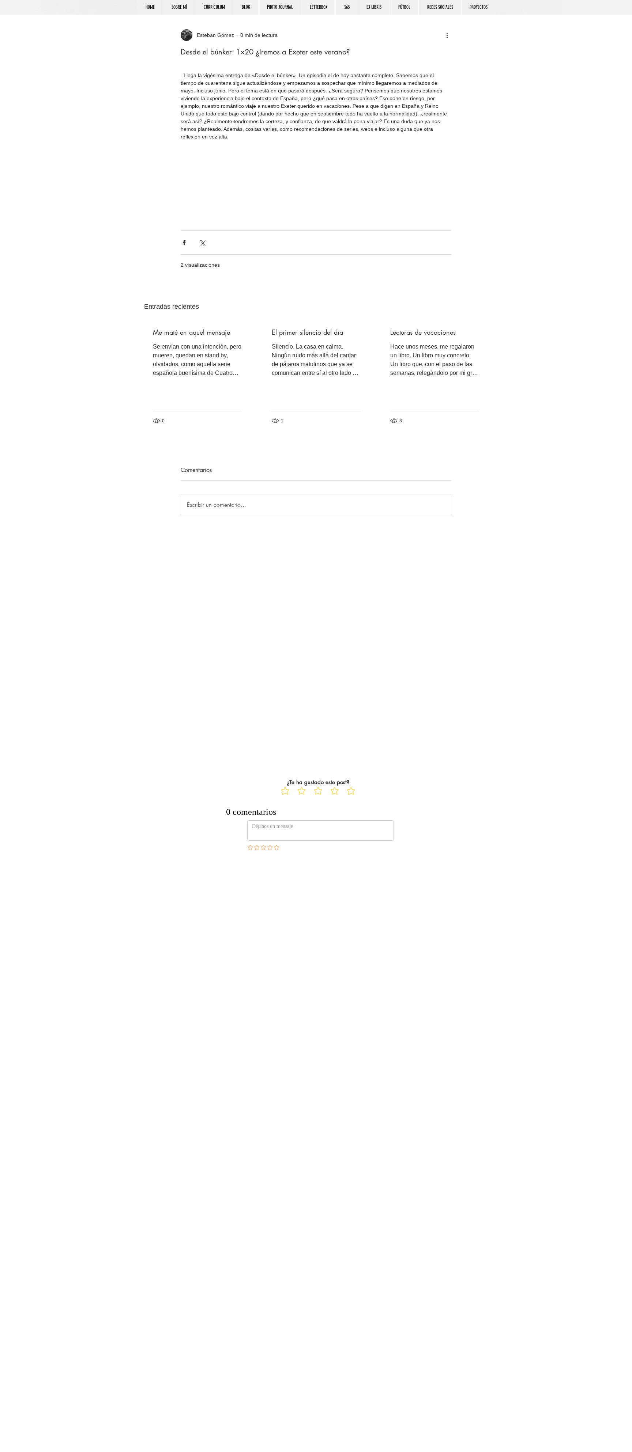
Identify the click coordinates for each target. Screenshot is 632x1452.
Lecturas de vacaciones (423, 332)
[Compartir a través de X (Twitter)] (202, 242)
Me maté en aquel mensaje (191, 332)
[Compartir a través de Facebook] (184, 242)
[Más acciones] (447, 35)
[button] (439, 7)
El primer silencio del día (307, 332)
